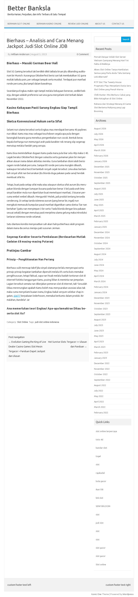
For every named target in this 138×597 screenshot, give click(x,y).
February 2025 (101, 221)
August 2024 (100, 254)
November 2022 (102, 369)
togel (98, 456)
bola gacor (101, 481)
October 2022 (101, 374)
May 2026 (98, 139)
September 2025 (102, 183)
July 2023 (98, 325)
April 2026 (99, 145)
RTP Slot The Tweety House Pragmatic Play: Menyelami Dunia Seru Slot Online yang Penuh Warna (112, 86)
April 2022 (99, 401)
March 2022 (99, 407)
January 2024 (100, 292)
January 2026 (100, 161)
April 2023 (99, 341)
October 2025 (101, 177)
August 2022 (100, 385)
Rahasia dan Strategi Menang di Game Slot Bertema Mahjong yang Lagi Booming (112, 107)
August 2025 (100, 188)
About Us (100, 24)
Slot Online (22, 322)
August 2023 (100, 319)
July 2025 (98, 194)
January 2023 (100, 358)
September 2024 (102, 248)
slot (97, 464)
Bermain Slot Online (19, 24)
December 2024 (101, 232)
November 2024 (102, 237)
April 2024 (99, 276)
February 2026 (101, 155)
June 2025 (99, 199)
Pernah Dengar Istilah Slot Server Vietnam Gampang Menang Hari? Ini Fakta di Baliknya (111, 60)
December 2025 (101, 166)
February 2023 (101, 352)
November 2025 (102, 172)
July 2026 (98, 134)
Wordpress (128, 594)
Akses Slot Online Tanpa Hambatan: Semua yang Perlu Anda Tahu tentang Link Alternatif (112, 73)
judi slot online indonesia (47, 322)
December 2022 (101, 363)
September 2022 (102, 380)
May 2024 (98, 270)
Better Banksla (29, 7)
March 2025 (99, 216)
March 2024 (99, 281)
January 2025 (100, 227)
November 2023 (102, 303)
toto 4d (99, 439)
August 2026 (100, 128)
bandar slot (101, 448)
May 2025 (98, 205)
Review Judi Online (78, 24)
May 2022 (98, 396)
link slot (99, 498)
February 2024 (101, 287)
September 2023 (102, 314)
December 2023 (101, 298)
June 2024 (99, 265)
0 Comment (83, 54)
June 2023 (99, 330)
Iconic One (96, 594)
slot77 (17, 295)
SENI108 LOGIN (103, 506)
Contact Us (118, 24)
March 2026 (99, 150)
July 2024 (98, 259)
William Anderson (20, 54)
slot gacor (101, 548)
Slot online (101, 564)
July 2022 (98, 390)
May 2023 (98, 336)
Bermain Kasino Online (49, 24)
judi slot (100, 523)
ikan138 (99, 489)
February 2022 (101, 412)
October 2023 (101, 308)
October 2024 (101, 243)
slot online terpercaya (106, 431)
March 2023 (99, 347)
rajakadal (100, 473)
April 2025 (99, 210)
